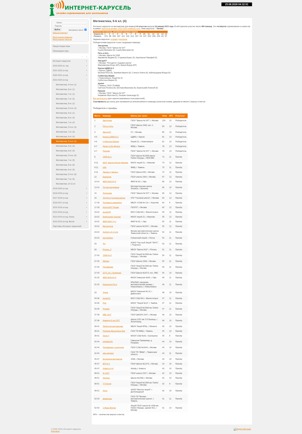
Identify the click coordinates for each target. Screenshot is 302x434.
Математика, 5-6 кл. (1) (66, 85)
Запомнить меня (76, 30)
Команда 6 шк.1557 (111, 320)
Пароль (58, 26)
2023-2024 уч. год (60, 66)
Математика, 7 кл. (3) (65, 122)
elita (104, 167)
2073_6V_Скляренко (112, 273)
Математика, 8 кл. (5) (65, 151)
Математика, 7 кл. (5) (65, 160)
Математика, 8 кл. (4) (65, 136)
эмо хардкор (108, 353)
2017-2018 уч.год (60, 198)
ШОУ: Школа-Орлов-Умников (115, 163)
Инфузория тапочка (112, 217)
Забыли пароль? (60, 33)
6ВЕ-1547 (107, 315)
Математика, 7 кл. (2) (65, 99)
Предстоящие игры (61, 46)
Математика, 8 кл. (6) (65, 165)
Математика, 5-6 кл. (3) (66, 127)
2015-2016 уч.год (60, 207)
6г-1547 (106, 373)
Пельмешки (108, 267)
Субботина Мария (111, 142)
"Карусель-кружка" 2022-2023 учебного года (120, 29)
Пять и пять (108, 126)
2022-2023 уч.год (60, 80)
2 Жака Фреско (109, 408)
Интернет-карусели (61, 61)
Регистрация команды (62, 37)
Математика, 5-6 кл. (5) (66, 155)
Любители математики (113, 326)
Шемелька (107, 399)
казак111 (106, 298)
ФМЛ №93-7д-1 (109, 221)
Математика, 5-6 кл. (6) (66, 174)
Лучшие (106, 309)
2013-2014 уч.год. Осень (63, 217)
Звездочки (107, 120)
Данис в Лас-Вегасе (111, 146)
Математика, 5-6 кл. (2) (66, 108)
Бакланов (107, 177)
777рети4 (107, 384)
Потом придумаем (111, 187)
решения (123, 39)
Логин (59, 23)
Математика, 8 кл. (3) (65, 118)
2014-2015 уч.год (60, 212)
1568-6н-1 (107, 157)
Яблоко (106, 261)
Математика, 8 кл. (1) (65, 89)
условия (114, 39)
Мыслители (108, 226)
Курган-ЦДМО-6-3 (110, 137)
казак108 (107, 212)
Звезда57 (107, 132)
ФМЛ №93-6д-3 (109, 277)
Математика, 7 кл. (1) (65, 94)
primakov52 (108, 342)
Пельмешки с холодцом (113, 347)
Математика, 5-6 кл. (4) (66, 141)
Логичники (107, 193)
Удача (105, 292)
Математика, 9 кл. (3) (65, 170)
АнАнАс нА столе (110, 232)
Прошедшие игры (61, 51)
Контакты (55, 431)
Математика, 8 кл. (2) (65, 103)
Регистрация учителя (62, 39)
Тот (104, 244)
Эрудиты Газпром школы (114, 198)
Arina (105, 391)
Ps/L (104, 303)
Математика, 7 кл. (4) (65, 132)
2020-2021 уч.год (60, 75)
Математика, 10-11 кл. (66, 184)
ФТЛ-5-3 (106, 364)
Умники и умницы (110, 172)
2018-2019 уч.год (60, 193)
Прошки (106, 151)
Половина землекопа (112, 203)
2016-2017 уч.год (60, 203)
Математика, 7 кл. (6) (65, 179)
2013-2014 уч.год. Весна (63, 221)
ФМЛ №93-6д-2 (109, 181)
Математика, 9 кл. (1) (65, 113)
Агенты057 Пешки (111, 207)
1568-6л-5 (107, 255)
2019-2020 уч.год (60, 188)
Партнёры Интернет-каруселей (67, 226)
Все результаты (100, 98)
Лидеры (106, 378)
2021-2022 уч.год (60, 70)
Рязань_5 (107, 249)
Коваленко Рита (110, 284)
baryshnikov (108, 238)
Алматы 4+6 (108, 368)
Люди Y (106, 336)
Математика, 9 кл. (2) (65, 146)
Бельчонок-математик (112, 359)
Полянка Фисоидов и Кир (114, 331)
